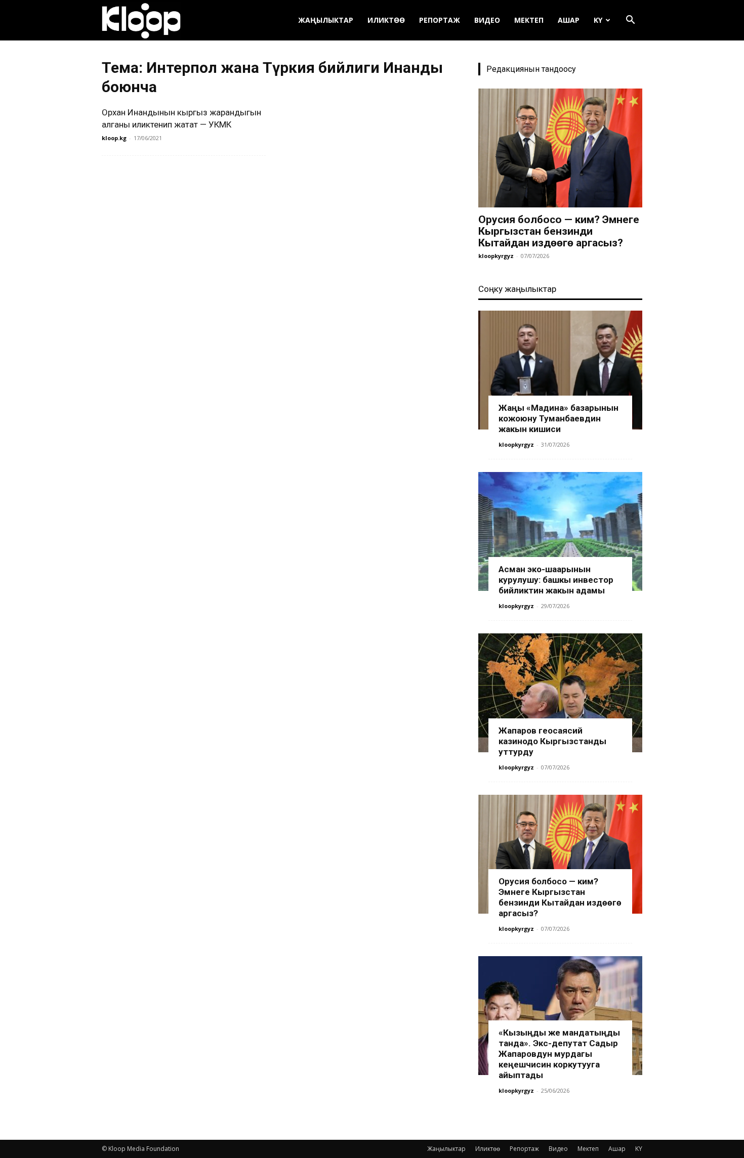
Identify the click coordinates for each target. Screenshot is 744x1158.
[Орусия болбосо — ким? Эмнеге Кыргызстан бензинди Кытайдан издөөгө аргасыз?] (560, 148)
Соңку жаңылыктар (517, 289)
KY (598, 20)
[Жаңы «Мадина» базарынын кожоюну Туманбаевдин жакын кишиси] (560, 370)
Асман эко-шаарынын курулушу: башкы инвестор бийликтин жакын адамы (556, 579)
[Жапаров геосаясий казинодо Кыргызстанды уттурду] (560, 692)
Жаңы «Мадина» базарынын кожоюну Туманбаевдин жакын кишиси (558, 418)
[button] (630, 21)
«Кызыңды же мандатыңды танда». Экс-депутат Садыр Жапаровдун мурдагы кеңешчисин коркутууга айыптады (559, 1053)
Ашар (569, 20)
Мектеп (529, 20)
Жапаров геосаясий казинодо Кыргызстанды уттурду (552, 741)
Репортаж (439, 20)
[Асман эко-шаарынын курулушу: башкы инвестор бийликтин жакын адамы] (560, 531)
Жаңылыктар (325, 20)
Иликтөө (386, 20)
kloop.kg (114, 138)
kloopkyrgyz (496, 256)
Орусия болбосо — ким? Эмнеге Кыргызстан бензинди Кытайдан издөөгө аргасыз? (558, 231)
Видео (487, 20)
